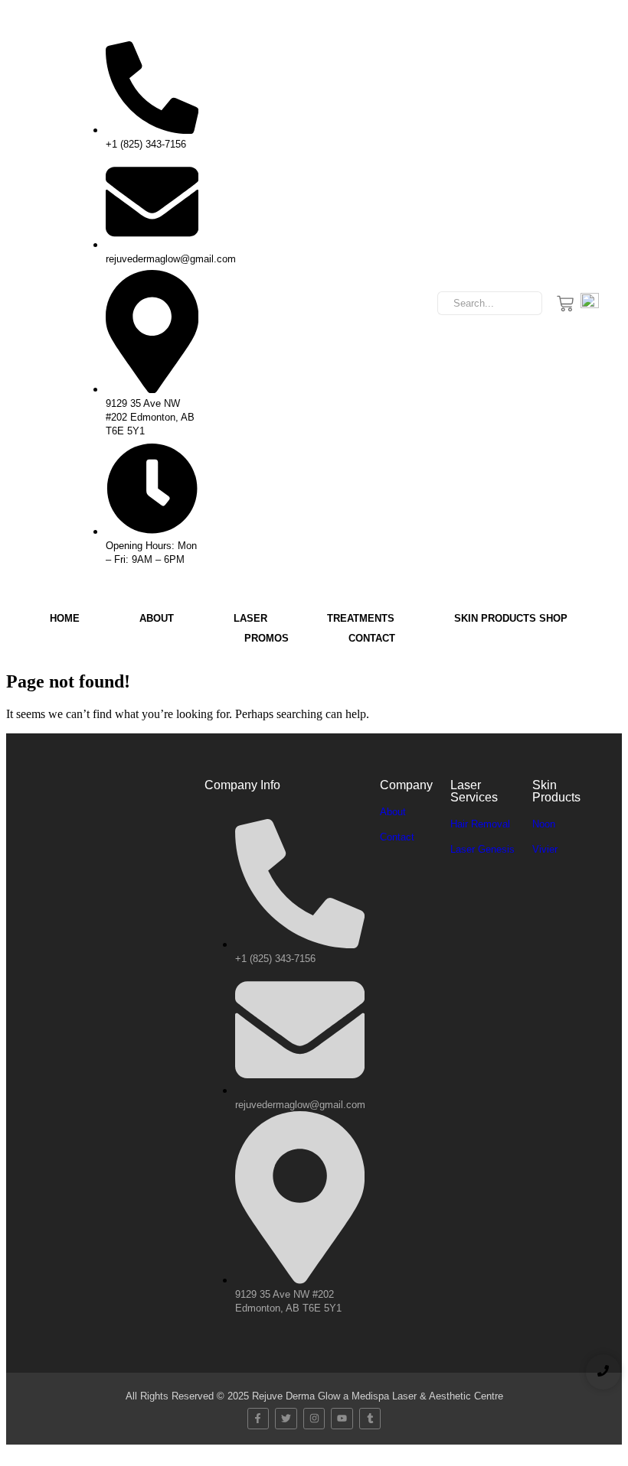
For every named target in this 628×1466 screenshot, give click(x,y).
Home (65, 618)
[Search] (525, 303)
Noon (543, 824)
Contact (371, 638)
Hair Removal (480, 824)
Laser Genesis (482, 849)
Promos (266, 638)
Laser (250, 618)
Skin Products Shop (510, 618)
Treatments (360, 618)
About (156, 618)
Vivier (545, 849)
